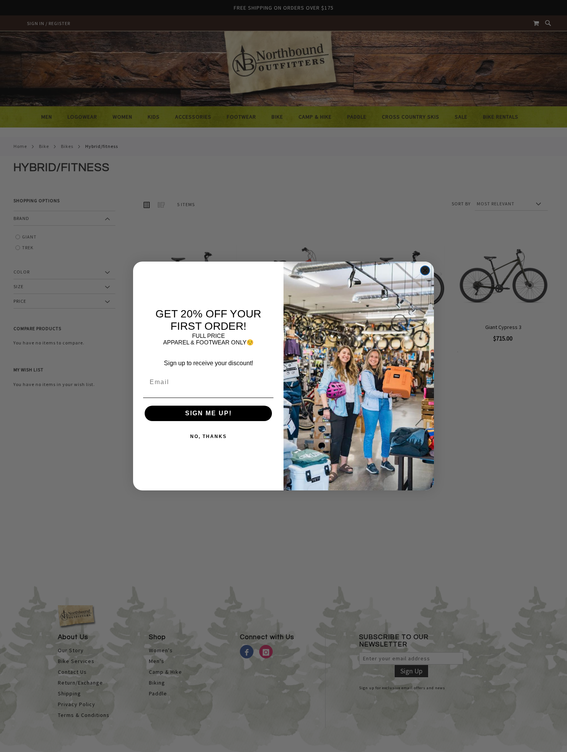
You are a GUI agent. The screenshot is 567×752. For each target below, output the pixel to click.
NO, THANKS (208, 436)
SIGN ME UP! (208, 413)
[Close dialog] (425, 270)
